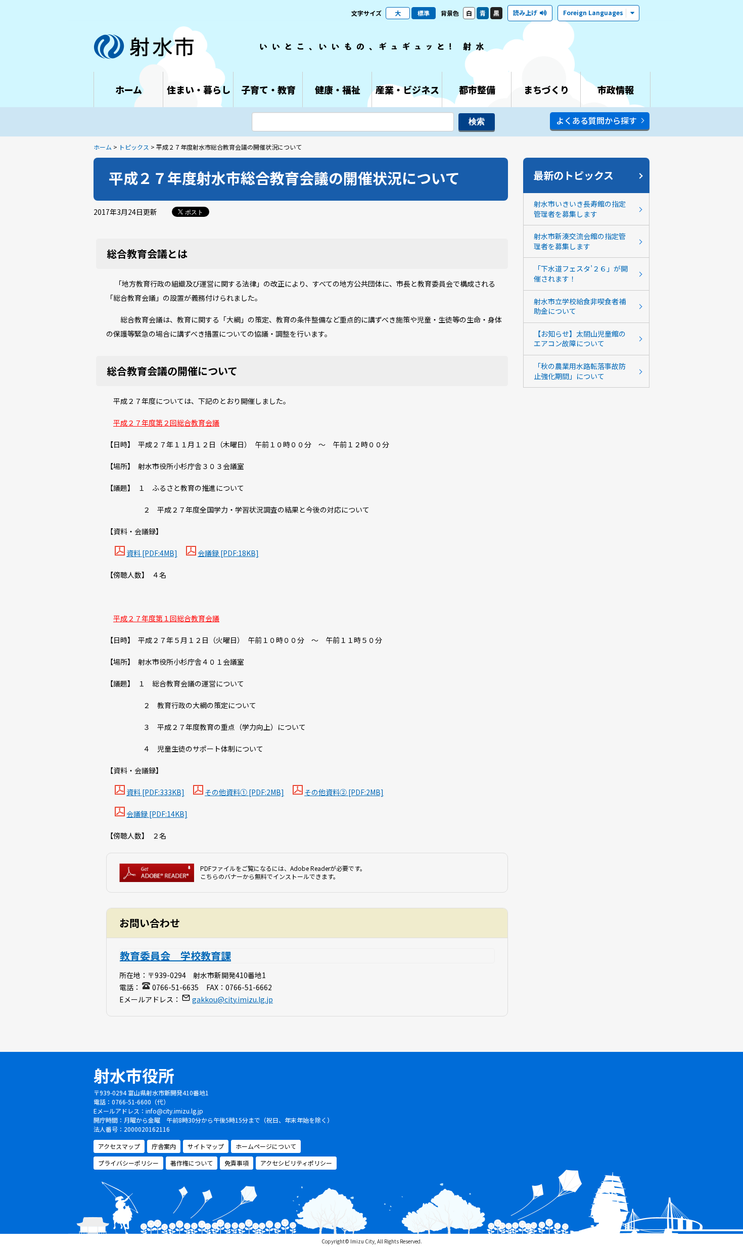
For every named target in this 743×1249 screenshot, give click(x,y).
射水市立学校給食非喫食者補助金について (580, 306)
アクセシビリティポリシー (296, 1163)
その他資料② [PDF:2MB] (344, 792)
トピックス (134, 147)
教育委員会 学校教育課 (175, 955)
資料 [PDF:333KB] (155, 792)
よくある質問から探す (596, 120)
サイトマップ (206, 1146)
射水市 (144, 46)
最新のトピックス (573, 175)
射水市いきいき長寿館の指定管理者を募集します (580, 209)
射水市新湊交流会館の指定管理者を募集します (580, 241)
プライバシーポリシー (128, 1163)
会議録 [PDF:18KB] (228, 553)
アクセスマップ (119, 1146)
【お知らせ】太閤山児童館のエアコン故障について (580, 339)
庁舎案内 (164, 1146)
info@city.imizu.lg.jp (174, 1110)
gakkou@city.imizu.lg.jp (232, 999)
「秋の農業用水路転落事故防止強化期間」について (580, 371)
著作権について (191, 1163)
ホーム (103, 147)
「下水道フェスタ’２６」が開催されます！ (581, 273)
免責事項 (236, 1163)
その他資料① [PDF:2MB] (244, 792)
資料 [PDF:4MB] (151, 553)
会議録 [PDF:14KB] (157, 814)
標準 (423, 13)
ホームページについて (266, 1146)
